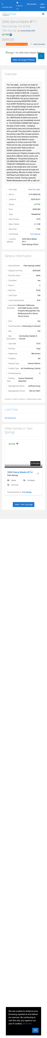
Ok (35, 1030)
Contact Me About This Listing (17, 44)
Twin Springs (18, 30)
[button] (23, 34)
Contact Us (20, 7)
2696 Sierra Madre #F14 (20, 472)
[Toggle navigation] (43, 14)
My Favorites (31, 4)
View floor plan (34, 189)
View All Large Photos (23, 59)
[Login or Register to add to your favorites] (38, 473)
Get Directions (10, 418)
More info (27, 1023)
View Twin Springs (23, 504)
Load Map (11, 409)
